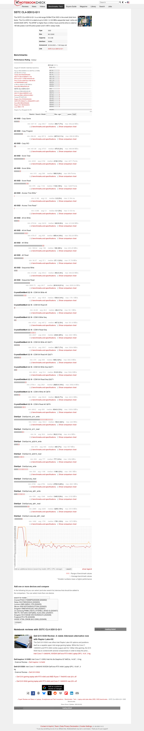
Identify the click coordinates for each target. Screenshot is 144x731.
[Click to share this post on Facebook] (33, 693)
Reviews (25, 6)
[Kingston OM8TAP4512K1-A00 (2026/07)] (36, 609)
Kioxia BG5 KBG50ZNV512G (21, 86)
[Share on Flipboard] (66, 693)
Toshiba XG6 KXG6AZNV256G (22, 74)
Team (57, 726)
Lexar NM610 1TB (19, 107)
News (34, 6)
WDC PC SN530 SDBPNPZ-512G (23, 93)
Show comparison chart (66, 126)
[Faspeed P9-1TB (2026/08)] (36, 617)
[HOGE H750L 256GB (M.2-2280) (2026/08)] (36, 619)
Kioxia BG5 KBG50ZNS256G (21, 103)
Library (93, 6)
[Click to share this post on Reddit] (55, 693)
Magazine (83, 6)
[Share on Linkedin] (72, 693)
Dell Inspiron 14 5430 (37, 662)
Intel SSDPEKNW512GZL (21, 82)
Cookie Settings (86, 726)
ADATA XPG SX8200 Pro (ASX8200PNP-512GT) (26, 101)
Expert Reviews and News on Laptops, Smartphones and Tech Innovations (40, 699)
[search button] (120, 2)
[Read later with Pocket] (61, 693)
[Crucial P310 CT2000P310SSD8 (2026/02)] (36, 600)
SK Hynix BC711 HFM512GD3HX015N (24, 78)
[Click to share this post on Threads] (38, 693)
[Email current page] (77, 693)
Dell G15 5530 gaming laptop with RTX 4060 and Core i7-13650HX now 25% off (47, 681)
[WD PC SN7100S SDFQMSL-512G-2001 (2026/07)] (36, 613)
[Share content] (28, 693)
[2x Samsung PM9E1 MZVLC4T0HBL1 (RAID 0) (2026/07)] (36, 611)
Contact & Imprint (46, 726)
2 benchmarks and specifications (43, 126)
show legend (87, 569)
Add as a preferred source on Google (55, 687)
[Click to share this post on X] (50, 693)
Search (102, 6)
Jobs (110, 6)
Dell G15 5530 (34, 672)
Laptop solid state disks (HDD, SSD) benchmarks (92, 699)
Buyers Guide (71, 6)
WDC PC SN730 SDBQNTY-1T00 (23, 76)
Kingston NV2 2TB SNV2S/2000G (23, 99)
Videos (42, 6)
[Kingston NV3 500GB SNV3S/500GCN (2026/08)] (36, 615)
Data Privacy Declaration (69, 726)
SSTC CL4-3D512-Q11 (55, 49)
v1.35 (15, 624)
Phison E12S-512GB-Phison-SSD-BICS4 (24, 80)
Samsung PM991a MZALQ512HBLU (23, 95)
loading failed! (99, 629)
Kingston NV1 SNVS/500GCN (22, 105)
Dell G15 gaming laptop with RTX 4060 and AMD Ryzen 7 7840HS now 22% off (46, 676)
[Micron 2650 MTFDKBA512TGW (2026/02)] (36, 607)
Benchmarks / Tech (55, 6)
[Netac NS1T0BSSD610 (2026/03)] (36, 602)
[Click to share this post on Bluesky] (44, 693)
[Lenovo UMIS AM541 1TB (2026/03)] (36, 604)
